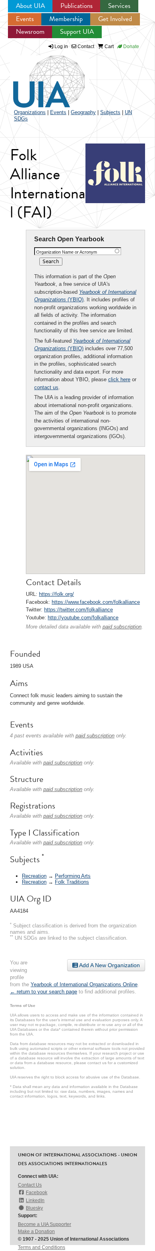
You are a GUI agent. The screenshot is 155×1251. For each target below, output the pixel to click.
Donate (130, 46)
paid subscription (122, 627)
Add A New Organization (109, 965)
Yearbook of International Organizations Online (84, 984)
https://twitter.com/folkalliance (78, 610)
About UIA (30, 6)
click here (119, 379)
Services (119, 6)
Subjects (110, 112)
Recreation (34, 876)
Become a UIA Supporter (44, 1224)
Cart (108, 46)
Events (25, 19)
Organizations (30, 112)
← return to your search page (43, 992)
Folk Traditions (72, 882)
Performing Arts (73, 876)
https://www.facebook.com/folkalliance (96, 602)
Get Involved (115, 19)
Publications (76, 6)
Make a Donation (36, 1231)
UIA (40, 77)
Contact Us (30, 1185)
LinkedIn (35, 1200)
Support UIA (77, 32)
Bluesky (34, 1208)
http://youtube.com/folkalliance (83, 618)
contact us (46, 387)
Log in (61, 46)
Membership (66, 19)
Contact (85, 46)
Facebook (36, 1192)
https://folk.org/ (56, 594)
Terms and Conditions (41, 1247)
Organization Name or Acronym (66, 252)
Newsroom (30, 32)
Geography (83, 112)
